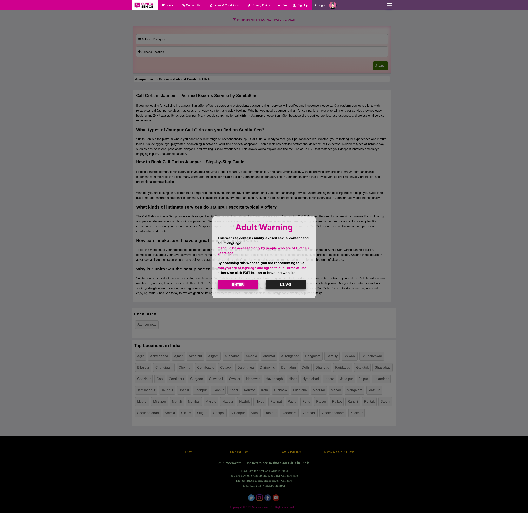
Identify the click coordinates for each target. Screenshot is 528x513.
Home (169, 5)
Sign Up (302, 5)
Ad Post (282, 5)
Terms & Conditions (225, 5)
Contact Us (192, 5)
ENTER (238, 285)
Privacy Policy (260, 5)
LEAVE (285, 285)
